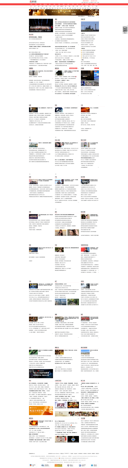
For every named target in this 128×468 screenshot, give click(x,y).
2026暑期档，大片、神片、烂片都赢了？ (36, 82)
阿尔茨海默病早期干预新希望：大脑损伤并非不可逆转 (64, 326)
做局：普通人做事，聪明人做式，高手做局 (62, 387)
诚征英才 (75, 453)
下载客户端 (91, 2)
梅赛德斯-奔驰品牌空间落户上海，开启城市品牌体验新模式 (65, 189)
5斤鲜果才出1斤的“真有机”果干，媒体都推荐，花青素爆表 (65, 225)
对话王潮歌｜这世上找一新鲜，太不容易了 (36, 322)
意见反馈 (89, 453)
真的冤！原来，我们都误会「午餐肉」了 (62, 434)
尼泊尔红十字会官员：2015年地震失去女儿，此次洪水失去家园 (66, 42)
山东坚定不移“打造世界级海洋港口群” (87, 357)
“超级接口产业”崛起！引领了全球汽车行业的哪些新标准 (65, 27)
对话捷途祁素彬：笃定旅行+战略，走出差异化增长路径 (65, 192)
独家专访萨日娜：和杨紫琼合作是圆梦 (87, 227)
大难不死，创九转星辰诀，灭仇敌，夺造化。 (63, 396)
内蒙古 (41, 8)
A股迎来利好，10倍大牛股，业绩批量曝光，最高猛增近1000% (40, 113)
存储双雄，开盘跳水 (84, 117)
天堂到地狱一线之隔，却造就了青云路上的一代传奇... (38, 388)
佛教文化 (61, 6)
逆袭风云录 (49, 394)
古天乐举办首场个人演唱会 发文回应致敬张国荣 (63, 222)
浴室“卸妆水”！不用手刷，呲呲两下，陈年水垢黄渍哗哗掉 (65, 78)
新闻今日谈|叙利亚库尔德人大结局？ (87, 37)
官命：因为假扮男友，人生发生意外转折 (36, 383)
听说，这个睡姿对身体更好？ (60, 421)
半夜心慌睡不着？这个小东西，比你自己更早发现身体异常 (39, 428)
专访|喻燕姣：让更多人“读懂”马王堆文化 (88, 330)
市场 (82, 105)
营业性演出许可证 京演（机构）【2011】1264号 (72, 462)
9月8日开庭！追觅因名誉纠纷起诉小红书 (62, 152)
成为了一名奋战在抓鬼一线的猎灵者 (35, 392)
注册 (95, 2)
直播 (31, 6)
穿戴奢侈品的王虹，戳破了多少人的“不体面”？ (63, 268)
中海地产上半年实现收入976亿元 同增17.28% (89, 297)
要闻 (56, 19)
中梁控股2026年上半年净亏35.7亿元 (61, 287)
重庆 (75, 8)
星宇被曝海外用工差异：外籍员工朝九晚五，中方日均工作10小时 (66, 148)
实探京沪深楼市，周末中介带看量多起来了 (88, 121)
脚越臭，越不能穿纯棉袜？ (34, 434)
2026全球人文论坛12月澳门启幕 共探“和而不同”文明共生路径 (40, 355)
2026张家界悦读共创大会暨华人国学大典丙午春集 (90, 437)
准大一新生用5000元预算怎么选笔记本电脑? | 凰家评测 (39, 291)
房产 (77, 4)
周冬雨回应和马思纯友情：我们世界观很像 (88, 231)
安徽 (52, 8)
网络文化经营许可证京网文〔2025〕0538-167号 (77, 460)
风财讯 (82, 281)
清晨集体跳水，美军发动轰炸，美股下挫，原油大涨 (64, 115)
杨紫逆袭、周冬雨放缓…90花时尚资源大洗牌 (63, 260)
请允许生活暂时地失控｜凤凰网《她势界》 (36, 357)
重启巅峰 (46, 383)
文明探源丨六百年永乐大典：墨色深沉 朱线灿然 (89, 324)
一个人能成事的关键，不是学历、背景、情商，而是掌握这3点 (66, 432)
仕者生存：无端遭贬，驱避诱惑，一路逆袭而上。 (89, 396)
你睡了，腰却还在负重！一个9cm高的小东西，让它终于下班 (90, 255)
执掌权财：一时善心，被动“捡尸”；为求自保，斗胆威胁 (65, 385)
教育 (85, 6)
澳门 (31, 8)
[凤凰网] (33, 2)
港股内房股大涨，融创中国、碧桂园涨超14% (89, 113)
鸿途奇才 (45, 396)
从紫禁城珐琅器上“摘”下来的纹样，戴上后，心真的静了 (65, 122)
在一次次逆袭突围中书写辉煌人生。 (35, 398)
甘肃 (88, 8)
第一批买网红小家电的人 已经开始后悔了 (62, 156)
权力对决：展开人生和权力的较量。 (87, 386)
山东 (77, 8)
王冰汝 (82, 65)
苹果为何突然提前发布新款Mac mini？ (88, 157)
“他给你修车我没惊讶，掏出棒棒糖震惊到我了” (67, 61)
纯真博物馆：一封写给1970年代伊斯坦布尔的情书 (38, 330)
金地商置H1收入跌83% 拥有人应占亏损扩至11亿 (89, 304)
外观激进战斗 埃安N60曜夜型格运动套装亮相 (89, 190)
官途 (71, 387)
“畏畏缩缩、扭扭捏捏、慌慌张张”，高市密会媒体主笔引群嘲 (39, 46)
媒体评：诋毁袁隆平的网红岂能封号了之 (88, 257)
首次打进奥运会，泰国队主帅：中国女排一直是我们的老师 (39, 222)
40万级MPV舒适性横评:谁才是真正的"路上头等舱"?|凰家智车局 (40, 301)
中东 (33, 8)
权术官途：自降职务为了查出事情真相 (87, 403)
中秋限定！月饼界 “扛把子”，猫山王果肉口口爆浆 (38, 441)
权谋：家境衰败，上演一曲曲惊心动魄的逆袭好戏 (38, 394)
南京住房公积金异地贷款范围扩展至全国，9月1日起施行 (65, 293)
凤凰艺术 (97, 453)
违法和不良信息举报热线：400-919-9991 (53, 456)
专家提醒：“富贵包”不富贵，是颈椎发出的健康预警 (64, 324)
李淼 (88, 65)
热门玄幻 (59, 380)
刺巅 (44, 400)
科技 (40, 4)
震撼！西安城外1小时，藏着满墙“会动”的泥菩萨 (63, 370)
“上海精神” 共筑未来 (58, 37)
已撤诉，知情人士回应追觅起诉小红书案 (62, 117)
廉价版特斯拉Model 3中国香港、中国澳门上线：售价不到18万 (66, 150)
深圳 (57, 8)
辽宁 (38, 8)
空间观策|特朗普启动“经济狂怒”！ (88, 54)
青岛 (80, 8)
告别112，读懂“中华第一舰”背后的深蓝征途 (37, 148)
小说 (91, 4)
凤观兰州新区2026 (81, 16)
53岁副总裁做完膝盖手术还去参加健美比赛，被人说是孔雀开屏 (40, 84)
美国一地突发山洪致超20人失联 (34, 52)
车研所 (84, 140)
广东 (55, 8)
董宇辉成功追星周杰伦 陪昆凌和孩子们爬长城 (89, 225)
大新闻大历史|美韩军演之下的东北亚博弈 (88, 46)
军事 (59, 4)
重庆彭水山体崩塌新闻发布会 (86, 87)
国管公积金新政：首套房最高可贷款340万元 (89, 302)
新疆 (44, 8)
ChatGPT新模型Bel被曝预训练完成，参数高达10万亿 (64, 154)
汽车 (73, 4)
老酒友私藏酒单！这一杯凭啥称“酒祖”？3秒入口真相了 (90, 270)
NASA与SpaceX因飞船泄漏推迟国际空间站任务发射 (64, 161)
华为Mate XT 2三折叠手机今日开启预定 (88, 150)
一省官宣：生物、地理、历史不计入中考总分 (63, 52)
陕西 (85, 8)
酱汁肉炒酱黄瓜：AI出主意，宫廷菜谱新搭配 (37, 257)
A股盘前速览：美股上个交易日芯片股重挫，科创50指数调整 (39, 115)
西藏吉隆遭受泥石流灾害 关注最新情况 (85, 85)
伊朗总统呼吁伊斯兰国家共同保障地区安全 (36, 156)
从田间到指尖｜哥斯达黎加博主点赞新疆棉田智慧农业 (64, 39)
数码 (46, 6)
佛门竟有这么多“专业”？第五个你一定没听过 (63, 363)
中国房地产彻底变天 (84, 130)
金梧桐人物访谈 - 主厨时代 (33, 253)
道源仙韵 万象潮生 (91, 16)
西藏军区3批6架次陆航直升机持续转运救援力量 (63, 31)
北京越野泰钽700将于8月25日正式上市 (88, 187)
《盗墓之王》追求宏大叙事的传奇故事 (36, 400)
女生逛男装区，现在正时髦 (60, 264)
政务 (68, 4)
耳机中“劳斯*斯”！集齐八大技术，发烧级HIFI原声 (90, 361)
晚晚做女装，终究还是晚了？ (60, 255)
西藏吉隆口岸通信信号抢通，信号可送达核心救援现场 (64, 163)
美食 (73, 6)
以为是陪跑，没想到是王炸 (60, 227)
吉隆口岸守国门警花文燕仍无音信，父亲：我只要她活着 (65, 46)
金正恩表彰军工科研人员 (85, 30)
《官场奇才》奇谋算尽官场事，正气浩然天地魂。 (89, 388)
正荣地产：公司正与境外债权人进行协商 (88, 289)
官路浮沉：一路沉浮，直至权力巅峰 (61, 390)
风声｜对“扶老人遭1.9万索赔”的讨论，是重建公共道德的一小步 (40, 86)
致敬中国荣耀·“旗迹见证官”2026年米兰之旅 (36, 194)
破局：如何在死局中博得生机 (86, 405)
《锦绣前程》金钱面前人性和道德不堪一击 (89, 383)
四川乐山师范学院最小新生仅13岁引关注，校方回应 (38, 57)
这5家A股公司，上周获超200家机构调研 (36, 124)
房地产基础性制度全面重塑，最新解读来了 (62, 119)
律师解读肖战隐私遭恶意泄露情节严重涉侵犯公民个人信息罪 (66, 216)
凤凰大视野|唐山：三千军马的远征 (88, 57)
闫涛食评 (30, 260)
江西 (72, 8)
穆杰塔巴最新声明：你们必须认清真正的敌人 (37, 44)
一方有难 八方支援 (64, 25)
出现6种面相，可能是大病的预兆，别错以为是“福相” (64, 322)
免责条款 (85, 453)
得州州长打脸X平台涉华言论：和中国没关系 (37, 42)
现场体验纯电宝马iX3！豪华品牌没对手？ (88, 192)
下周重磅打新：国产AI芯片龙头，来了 (36, 121)
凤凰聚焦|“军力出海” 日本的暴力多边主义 (88, 35)
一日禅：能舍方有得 (58, 355)
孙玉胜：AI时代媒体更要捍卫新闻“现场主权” (89, 63)
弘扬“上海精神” (57, 25)
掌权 (48, 385)
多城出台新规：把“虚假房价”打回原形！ (88, 293)
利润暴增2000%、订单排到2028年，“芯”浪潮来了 (64, 128)
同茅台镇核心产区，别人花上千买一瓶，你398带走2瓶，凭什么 (66, 423)
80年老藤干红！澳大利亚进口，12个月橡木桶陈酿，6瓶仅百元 (92, 272)
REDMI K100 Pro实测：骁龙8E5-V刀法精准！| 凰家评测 (39, 295)
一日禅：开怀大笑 (58, 367)
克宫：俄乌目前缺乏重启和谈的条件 (35, 39)
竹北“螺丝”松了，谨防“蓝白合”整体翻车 (36, 56)
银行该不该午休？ (58, 54)
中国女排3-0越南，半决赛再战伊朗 (35, 229)
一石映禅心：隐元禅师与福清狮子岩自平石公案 (63, 357)
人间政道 (44, 392)
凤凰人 (83, 59)
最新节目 (83, 33)
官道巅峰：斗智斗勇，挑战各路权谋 (87, 394)
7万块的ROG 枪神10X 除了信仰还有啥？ (36, 293)
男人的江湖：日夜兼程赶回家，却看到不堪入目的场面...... (65, 392)
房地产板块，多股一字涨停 (85, 115)
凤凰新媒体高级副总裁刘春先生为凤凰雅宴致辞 (89, 428)
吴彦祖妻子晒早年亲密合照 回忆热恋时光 (88, 224)
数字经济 (96, 8)
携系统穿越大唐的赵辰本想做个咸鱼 (61, 394)
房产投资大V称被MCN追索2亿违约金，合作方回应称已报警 (65, 291)
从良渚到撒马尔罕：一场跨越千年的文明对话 (89, 328)
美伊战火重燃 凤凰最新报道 (86, 79)
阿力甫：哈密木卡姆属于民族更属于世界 (88, 334)
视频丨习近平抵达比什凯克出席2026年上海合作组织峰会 (65, 22)
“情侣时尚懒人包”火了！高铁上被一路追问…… (37, 432)
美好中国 (86, 4)
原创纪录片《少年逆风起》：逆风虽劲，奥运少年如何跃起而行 (40, 361)
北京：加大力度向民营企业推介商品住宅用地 (89, 301)
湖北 (67, 8)
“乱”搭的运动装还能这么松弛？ (60, 266)
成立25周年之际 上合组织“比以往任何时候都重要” (64, 35)
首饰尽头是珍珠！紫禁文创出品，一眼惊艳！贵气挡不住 (65, 428)
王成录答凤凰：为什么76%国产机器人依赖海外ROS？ (64, 126)
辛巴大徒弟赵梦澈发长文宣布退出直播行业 (88, 253)
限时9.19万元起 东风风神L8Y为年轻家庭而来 (89, 196)
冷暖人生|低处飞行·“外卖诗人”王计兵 (89, 56)
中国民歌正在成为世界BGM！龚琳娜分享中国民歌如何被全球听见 (40, 196)
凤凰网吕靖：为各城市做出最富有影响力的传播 (89, 424)
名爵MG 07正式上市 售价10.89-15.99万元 (88, 189)
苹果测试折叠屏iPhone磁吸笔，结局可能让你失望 (90, 154)
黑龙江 (47, 8)
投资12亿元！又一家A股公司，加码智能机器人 (37, 119)
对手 (71, 398)
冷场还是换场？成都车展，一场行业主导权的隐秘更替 (64, 187)
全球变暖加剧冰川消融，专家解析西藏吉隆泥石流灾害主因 (65, 130)
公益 (81, 6)
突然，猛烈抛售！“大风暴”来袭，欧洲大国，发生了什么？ (65, 121)
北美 (36, 8)
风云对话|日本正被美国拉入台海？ (87, 42)
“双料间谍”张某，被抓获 (33, 61)
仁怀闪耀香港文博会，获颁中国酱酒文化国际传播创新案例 (39, 190)
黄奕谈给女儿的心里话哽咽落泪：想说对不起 (89, 222)
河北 (62, 8)
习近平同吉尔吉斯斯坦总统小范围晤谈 (70, 23)
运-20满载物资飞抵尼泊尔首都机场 (61, 40)
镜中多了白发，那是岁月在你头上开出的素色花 (63, 369)
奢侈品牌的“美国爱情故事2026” (60, 270)
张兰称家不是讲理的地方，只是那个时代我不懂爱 (89, 235)
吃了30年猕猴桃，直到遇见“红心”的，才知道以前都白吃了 (65, 426)
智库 (38, 6)
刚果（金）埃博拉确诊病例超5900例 (61, 336)
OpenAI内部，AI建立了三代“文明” (61, 165)
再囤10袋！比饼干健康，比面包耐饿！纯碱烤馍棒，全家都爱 (66, 84)
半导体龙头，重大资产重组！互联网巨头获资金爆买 (38, 117)
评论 (35, 6)
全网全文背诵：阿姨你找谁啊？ (60, 257)
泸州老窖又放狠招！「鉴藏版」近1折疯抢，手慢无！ (64, 59)
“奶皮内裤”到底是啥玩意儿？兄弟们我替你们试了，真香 (39, 426)
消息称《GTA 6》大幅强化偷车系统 (87, 163)
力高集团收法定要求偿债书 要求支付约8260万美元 (90, 291)
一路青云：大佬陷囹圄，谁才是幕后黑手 (36, 396)
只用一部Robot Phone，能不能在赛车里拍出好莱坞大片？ (39, 297)
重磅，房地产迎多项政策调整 (86, 119)
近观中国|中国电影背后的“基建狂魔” (88, 50)
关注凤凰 (83, 418)
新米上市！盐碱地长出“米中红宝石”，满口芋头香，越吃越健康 (66, 200)
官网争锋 (70, 390)
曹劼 (94, 65)
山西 (83, 8)
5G (92, 6)
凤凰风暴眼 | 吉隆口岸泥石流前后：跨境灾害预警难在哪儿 (39, 80)
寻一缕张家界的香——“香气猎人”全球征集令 (89, 322)
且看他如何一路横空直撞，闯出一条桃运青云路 (63, 388)
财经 (36, 4)
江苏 (60, 8)
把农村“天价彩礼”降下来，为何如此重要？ (62, 58)
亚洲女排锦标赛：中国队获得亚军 (36, 30)
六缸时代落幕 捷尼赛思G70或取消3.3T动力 (88, 185)
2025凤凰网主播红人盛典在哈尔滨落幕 (88, 441)
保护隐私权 (80, 453)
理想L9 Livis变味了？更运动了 (86, 194)
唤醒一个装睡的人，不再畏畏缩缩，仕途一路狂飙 (64, 400)
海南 (50, 8)
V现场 (58, 140)
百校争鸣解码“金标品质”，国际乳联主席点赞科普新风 (38, 359)
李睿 (96, 65)
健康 (88, 6)
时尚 (54, 4)
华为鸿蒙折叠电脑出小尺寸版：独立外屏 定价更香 (90, 156)
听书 (30, 380)
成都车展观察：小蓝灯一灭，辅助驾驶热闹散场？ (64, 198)
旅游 (69, 6)
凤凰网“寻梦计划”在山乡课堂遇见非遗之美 (36, 367)
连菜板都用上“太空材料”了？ (60, 82)
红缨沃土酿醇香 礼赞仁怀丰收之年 (87, 262)
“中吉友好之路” (71, 25)
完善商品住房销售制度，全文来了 (61, 284)
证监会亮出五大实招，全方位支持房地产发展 (63, 285)
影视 (82, 212)
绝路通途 (73, 396)
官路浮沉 (77, 385)
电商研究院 (83, 245)
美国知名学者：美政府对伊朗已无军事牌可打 (37, 157)
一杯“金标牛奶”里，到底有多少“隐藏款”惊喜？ (37, 363)
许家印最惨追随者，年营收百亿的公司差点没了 (37, 89)
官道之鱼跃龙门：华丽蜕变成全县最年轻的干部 (89, 392)
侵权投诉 (70, 456)
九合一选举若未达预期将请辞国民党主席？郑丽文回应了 (39, 54)
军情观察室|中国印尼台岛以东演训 (87, 40)
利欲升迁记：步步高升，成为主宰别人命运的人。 (38, 385)
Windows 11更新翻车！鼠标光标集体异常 (88, 159)
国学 (58, 6)
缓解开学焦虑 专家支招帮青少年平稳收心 (62, 332)
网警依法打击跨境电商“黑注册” (86, 259)
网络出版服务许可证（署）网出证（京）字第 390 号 (49, 458)
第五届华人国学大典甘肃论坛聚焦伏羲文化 (88, 432)
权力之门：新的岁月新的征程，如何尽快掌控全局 (38, 402)
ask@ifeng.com (64, 456)
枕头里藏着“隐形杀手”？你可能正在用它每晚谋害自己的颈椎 (39, 122)
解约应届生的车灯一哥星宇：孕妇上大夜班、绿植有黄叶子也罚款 (40, 87)
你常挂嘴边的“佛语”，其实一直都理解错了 (62, 361)
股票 (42, 6)
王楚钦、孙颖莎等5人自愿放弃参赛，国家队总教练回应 (39, 224)
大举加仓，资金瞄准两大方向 (86, 128)
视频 (82, 4)
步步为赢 (74, 400)
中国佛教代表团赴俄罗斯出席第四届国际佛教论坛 (64, 359)
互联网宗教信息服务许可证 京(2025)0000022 (55, 462)
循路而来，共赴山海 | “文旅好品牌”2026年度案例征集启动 (39, 187)
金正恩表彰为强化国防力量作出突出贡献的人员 (37, 159)
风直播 (82, 68)
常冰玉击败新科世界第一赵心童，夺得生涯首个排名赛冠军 (39, 220)
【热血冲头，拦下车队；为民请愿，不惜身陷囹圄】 (64, 383)
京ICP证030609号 (46, 460)
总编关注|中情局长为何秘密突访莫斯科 (88, 39)
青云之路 (76, 383)
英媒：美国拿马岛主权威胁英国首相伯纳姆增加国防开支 (39, 161)
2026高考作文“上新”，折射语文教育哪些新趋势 (89, 363)
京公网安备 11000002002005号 (65, 458)
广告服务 (71, 453)
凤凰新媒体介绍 (32, 453)
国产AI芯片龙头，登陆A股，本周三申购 (88, 124)
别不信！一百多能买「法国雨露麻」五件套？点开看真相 (65, 76)
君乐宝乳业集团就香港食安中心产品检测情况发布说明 (64, 124)
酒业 (65, 6)
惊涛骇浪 (48, 390)
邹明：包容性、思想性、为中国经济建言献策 (89, 430)
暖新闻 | (56, 61)
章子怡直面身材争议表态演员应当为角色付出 (63, 220)
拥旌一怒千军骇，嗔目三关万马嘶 (87, 399)
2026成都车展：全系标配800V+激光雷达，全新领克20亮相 (65, 196)
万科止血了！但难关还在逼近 (60, 295)
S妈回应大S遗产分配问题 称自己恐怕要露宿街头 (89, 220)
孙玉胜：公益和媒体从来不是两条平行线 (88, 422)
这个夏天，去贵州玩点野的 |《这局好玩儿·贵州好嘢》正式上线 (40, 185)
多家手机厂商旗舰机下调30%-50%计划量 (88, 148)
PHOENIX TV (86, 2)
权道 (43, 398)
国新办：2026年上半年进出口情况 (87, 91)
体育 (63, 4)
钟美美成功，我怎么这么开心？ (60, 262)
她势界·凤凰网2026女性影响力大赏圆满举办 (89, 436)
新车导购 (83, 177)
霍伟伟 (91, 65)
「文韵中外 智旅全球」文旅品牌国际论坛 (36, 192)
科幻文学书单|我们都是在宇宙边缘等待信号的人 (37, 326)
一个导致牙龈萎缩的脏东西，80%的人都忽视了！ (37, 59)
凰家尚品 (96, 4)
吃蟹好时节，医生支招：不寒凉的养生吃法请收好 (64, 334)
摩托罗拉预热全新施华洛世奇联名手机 (87, 161)
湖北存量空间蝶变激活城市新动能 (61, 65)
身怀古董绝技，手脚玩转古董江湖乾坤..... (62, 398)
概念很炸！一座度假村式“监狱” (60, 297)
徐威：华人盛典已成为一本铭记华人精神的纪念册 (90, 420)
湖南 (70, 8)
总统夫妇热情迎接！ (58, 23)
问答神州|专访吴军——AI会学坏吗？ (87, 44)
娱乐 (50, 4)
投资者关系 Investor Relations (53, 453)
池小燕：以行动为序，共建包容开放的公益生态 (89, 426)
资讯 (31, 4)
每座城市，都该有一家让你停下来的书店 (36, 324)
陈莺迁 (85, 65)
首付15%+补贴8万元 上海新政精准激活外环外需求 (90, 299)
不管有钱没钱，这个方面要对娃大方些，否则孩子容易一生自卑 (40, 63)
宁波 (93, 8)
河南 (65, 8)
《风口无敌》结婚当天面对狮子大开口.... (88, 409)
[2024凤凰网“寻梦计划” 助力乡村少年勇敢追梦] (94, 0)
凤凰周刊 (93, 453)
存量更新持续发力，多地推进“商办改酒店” (88, 295)
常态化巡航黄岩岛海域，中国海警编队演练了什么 (38, 150)
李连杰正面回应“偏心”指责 (85, 229)
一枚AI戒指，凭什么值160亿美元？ (87, 165)
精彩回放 (83, 48)
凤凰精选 (31, 68)
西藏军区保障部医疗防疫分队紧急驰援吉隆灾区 (63, 29)
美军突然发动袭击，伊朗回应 (35, 37)
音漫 (96, 6)
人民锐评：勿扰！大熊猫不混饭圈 (61, 50)
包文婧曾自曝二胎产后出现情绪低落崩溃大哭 (63, 224)
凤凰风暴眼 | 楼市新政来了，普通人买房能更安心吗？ (64, 113)
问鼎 (49, 388)
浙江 (90, 8)
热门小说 (83, 380)
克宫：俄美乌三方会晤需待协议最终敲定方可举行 (38, 152)
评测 (50, 6)
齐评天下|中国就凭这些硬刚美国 (88, 52)
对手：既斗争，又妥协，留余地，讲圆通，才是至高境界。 (39, 387)
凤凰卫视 (45, 4)
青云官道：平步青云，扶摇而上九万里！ (36, 404)
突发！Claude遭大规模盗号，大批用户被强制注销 (64, 159)
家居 (77, 6)
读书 (54, 6)
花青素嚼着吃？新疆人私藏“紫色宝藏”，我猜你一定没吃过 (39, 439)
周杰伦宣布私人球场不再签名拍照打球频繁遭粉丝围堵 (64, 214)
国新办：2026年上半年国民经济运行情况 (88, 89)
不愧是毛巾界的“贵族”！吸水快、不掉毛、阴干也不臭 (64, 89)
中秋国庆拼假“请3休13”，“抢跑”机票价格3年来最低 (38, 65)
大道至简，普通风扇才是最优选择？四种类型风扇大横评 (39, 299)
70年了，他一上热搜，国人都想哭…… (36, 430)
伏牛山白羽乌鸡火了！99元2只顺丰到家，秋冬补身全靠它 (65, 93)
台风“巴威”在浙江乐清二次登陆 (86, 93)
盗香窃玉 (70, 394)
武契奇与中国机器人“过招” (33, 48)
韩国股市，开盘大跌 (84, 122)
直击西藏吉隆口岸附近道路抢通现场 (94, 85)
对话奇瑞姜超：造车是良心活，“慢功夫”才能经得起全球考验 (65, 190)
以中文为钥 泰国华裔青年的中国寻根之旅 (88, 326)
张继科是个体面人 (32, 227)
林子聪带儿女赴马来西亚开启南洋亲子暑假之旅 (63, 218)
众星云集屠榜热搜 (84, 167)
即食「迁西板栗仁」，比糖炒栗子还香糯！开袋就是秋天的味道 (66, 91)
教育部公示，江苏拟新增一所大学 (87, 367)
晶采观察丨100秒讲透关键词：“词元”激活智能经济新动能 (65, 33)
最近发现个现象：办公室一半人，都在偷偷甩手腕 (64, 430)
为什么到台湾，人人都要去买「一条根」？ (62, 80)
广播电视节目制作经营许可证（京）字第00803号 (58, 460)
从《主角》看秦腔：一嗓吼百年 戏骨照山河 (36, 332)
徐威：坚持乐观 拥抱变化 (85, 61)
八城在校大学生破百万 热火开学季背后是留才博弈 (64, 63)
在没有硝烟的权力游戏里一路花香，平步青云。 (37, 390)
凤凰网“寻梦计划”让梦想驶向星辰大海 (35, 365)
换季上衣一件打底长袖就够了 (60, 259)
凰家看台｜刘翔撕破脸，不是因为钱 (35, 76)
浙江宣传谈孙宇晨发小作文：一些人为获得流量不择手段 (65, 48)
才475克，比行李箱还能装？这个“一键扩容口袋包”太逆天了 (39, 328)
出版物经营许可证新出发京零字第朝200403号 (80, 458)
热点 (30, 34)
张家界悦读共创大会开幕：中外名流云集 (88, 439)
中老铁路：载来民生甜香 (85, 355)
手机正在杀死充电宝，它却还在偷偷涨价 (88, 152)
